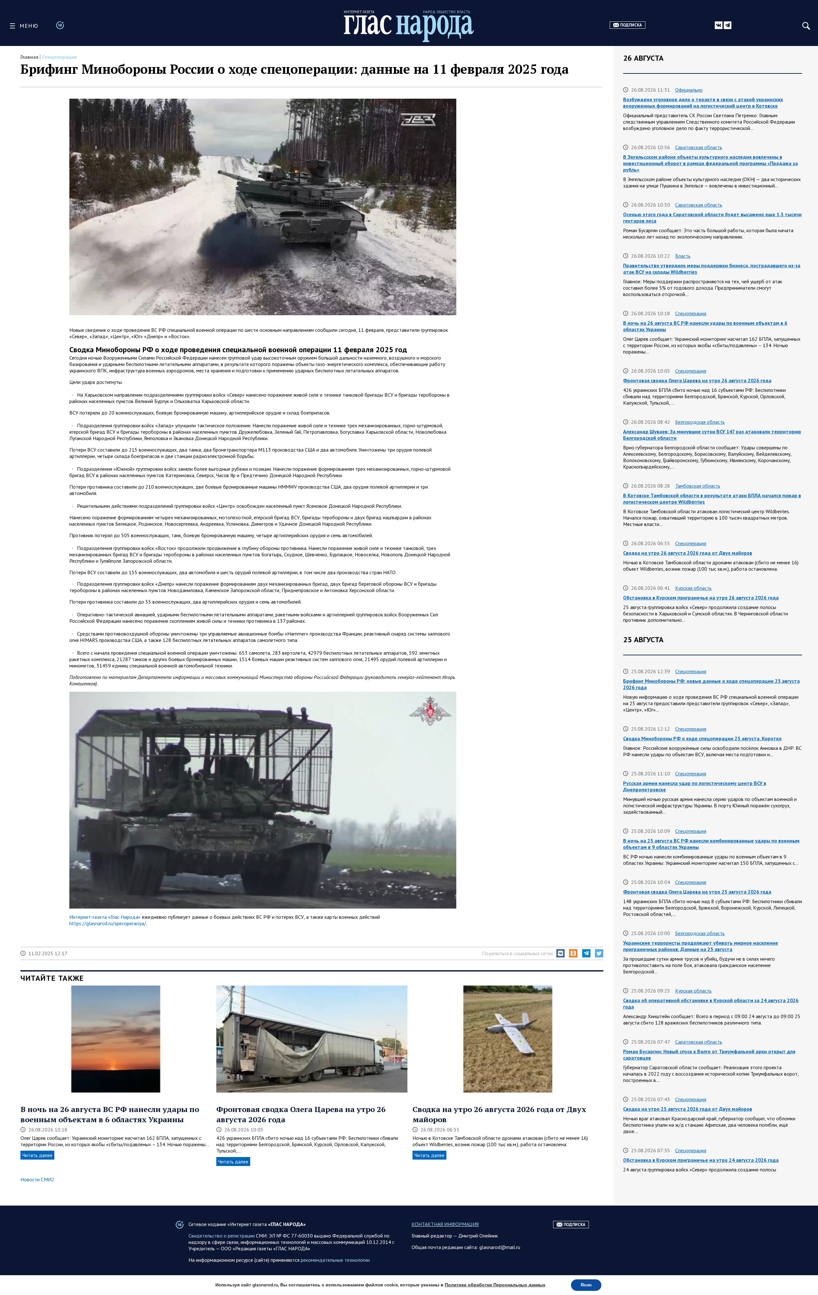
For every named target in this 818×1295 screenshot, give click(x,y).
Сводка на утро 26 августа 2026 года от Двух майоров (687, 553)
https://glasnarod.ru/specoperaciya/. (108, 923)
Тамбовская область (697, 486)
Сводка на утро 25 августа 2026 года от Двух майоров (687, 1109)
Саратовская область (698, 147)
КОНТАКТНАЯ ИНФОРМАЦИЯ (445, 1224)
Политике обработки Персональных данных (495, 1285)
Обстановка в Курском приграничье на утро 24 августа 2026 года (701, 1160)
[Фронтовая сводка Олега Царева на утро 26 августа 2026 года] (311, 1040)
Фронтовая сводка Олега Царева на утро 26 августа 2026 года (697, 380)
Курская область (693, 588)
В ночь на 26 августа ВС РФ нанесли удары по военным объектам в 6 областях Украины (109, 1114)
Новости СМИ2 (37, 1179)
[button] (560, 953)
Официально (689, 90)
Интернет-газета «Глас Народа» (105, 917)
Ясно (586, 1285)
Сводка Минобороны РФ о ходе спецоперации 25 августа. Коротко (702, 738)
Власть (683, 256)
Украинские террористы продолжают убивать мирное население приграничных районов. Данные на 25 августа (700, 946)
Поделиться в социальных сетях (517, 953)
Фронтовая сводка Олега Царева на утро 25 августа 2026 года (697, 891)
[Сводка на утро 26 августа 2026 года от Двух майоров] (508, 1040)
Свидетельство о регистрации (222, 1235)
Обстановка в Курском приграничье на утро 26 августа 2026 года (701, 597)
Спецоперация (59, 57)
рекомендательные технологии (335, 1260)
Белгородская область (700, 422)
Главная (29, 57)
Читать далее (37, 1155)
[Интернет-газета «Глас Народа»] (409, 28)
